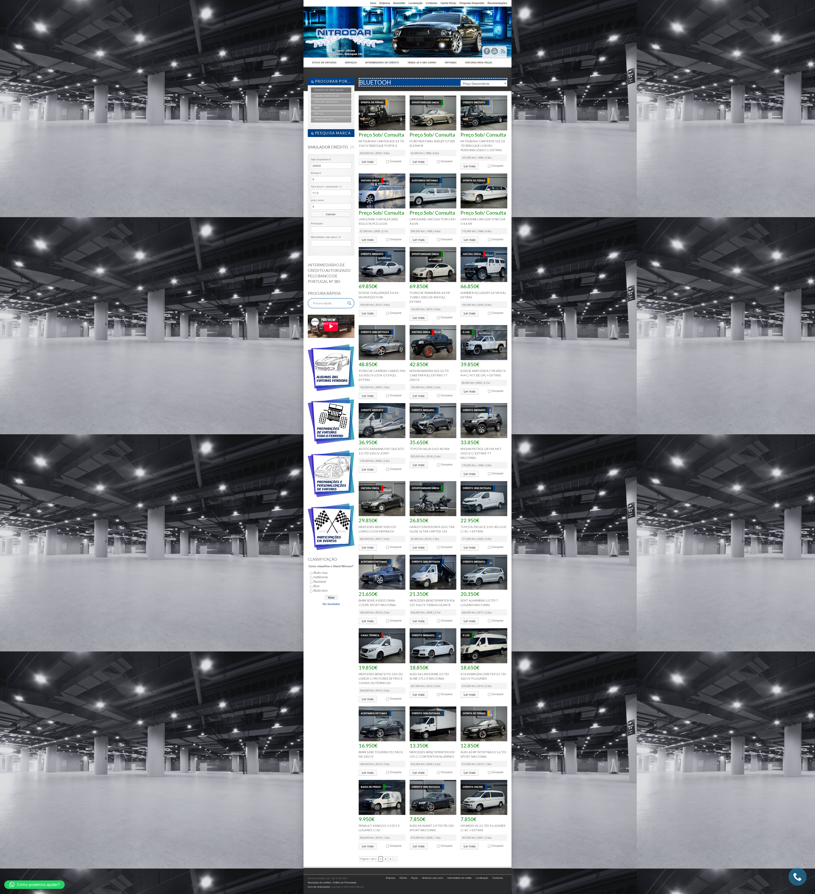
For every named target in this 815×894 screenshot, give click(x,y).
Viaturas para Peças (478, 62)
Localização (416, 3)
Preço (319, 113)
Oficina (403, 877)
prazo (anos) (317, 200)
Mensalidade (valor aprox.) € (325, 237)
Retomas (451, 62)
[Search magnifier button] (349, 303)
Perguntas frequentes (471, 3)
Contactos (431, 3)
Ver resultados (331, 604)
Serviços (349, 63)
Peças (414, 877)
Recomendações (497, 3)
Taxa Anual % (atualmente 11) (326, 186)
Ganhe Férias (448, 3)
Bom (316, 586)
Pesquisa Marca (332, 133)
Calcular (331, 214)
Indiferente (320, 577)
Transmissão (324, 119)
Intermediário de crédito (382, 62)
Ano (317, 107)
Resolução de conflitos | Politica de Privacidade (332, 882)
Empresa (384, 3)
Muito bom (320, 590)
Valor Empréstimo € (321, 159)
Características (326, 96)
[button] (34, 884)
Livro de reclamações (319, 886)
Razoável (319, 581)
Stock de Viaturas (322, 63)
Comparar (396, 161)
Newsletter (399, 3)
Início (373, 3)
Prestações (317, 223)
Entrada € (316, 173)
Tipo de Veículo (326, 101)
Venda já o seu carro (422, 62)
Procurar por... (332, 81)
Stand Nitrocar (371, 28)
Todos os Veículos (328, 90)
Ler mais (368, 161)
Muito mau (320, 572)
